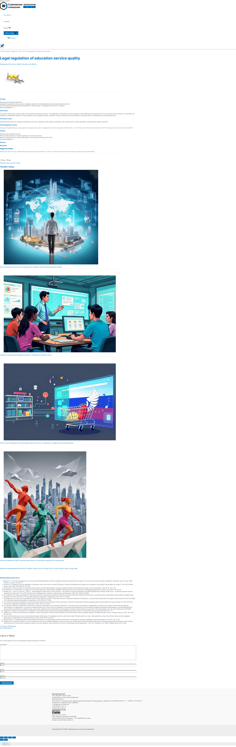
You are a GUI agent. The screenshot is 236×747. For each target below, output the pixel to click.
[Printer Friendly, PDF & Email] (5, 161)
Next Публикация (6, 628)
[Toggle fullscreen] (6, 737)
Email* (2, 669)
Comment (3, 644)
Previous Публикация (8, 626)
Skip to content (5, 1)
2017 (20, 51)
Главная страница (5, 51)
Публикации (14, 51)
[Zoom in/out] (2, 737)
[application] (9, 28)
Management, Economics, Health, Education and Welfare (18, 64)
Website (2, 676)
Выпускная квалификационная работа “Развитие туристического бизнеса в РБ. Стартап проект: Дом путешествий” (39, 568)
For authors (7, 15)
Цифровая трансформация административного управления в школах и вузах (25, 355)
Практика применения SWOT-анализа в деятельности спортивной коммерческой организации (32, 560)
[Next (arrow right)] (6, 740)
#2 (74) (24, 51)
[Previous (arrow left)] (2, 740)
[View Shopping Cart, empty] (2, 46)
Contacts (6, 21)
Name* (2, 663)
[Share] (10, 737)
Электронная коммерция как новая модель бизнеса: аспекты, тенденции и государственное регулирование (36, 443)
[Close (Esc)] (14, 737)
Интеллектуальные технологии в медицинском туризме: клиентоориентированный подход (31, 267)
